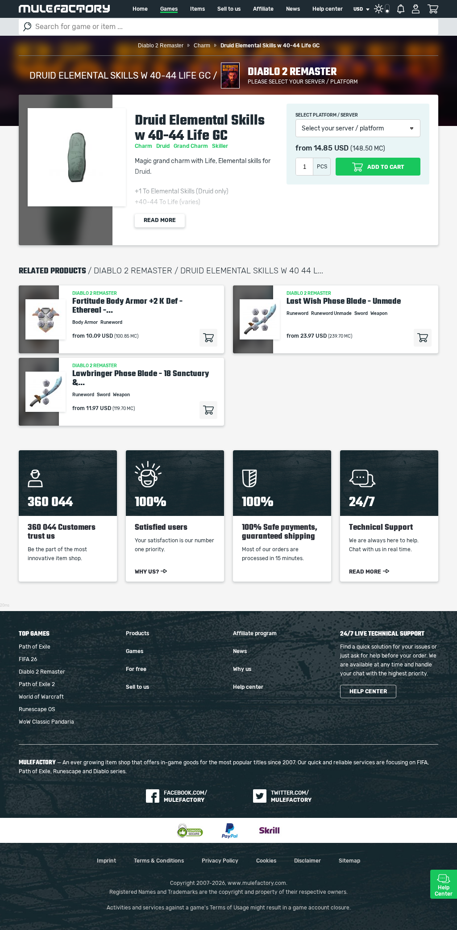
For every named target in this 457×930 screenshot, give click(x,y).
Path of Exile (34, 646)
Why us (242, 669)
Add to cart (208, 338)
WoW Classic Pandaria (46, 722)
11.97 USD (98, 408)
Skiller (220, 146)
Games (169, 9)
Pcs (322, 166)
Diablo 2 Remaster (42, 671)
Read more (160, 220)
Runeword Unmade (332, 313)
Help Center (444, 890)
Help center (327, 9)
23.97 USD (313, 336)
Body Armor (85, 322)
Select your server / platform (343, 129)
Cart (432, 9)
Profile (416, 9)
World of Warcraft (41, 697)
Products (137, 633)
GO (27, 26)
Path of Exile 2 (37, 684)
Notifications (400, 9)
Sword (361, 313)
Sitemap (349, 860)
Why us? (147, 571)
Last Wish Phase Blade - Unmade (344, 301)
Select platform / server (326, 115)
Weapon (379, 313)
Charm (144, 146)
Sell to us (229, 9)
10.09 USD (99, 336)
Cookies (266, 860)
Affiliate (263, 9)
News (293, 9)
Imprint (106, 860)
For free (136, 669)
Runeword (111, 322)
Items (197, 9)
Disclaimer (307, 860)
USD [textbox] (358, 9)
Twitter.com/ (291, 796)
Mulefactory (64, 9)
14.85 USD (331, 148)
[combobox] (361, 9)
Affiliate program (255, 633)
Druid (163, 146)
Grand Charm (191, 146)
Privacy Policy (220, 860)
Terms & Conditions (159, 860)
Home (140, 9)
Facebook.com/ (185, 796)
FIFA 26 (28, 659)
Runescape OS (37, 709)
